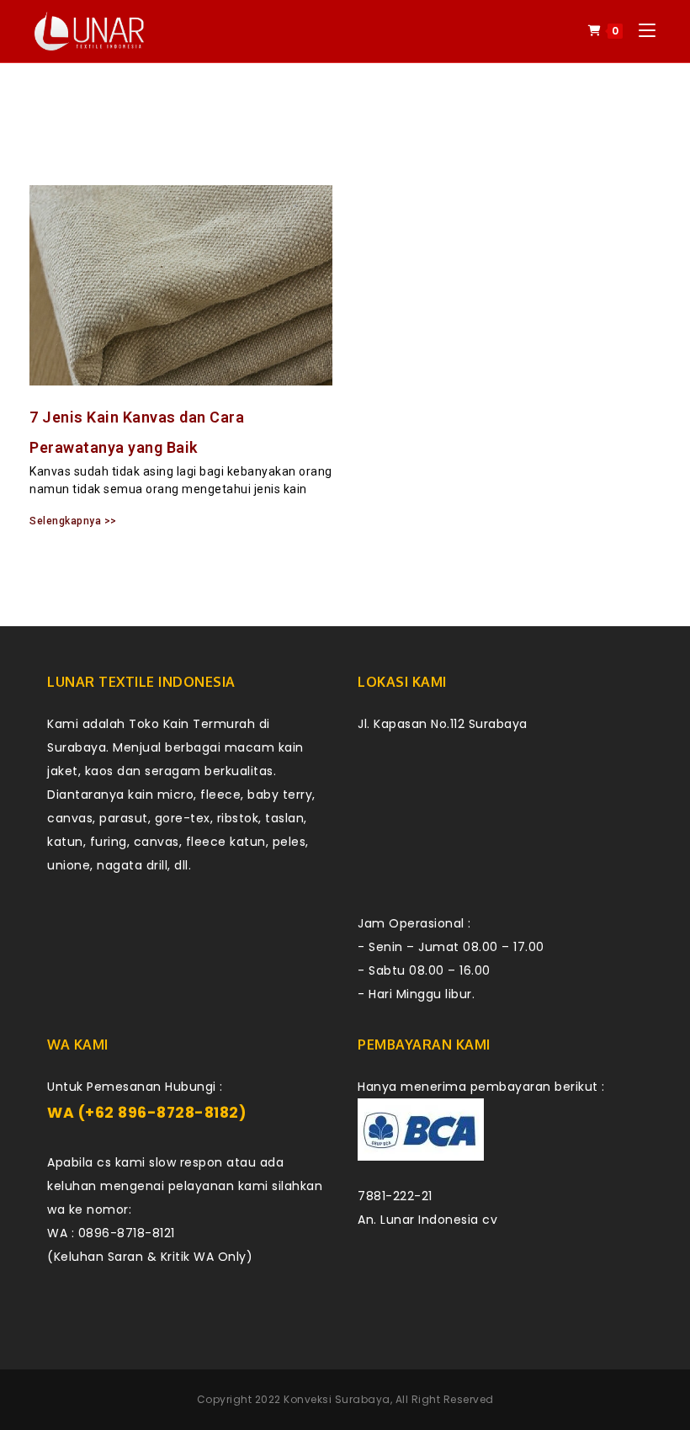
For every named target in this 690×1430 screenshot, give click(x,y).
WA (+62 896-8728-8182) (147, 1113)
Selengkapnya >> (73, 521)
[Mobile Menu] (641, 31)
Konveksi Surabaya (337, 1399)
